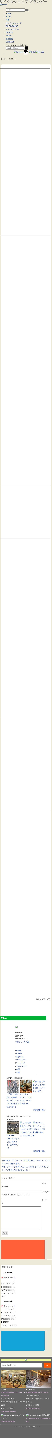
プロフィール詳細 (22, 1042)
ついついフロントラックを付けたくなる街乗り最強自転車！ (39, 1129)
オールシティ (21, 1060)
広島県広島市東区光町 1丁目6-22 (37, 1392)
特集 (7, 20)
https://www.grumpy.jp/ (8, 1411)
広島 (18, 1072)
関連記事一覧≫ (40, 1110)
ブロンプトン (21, 1066)
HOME (8, 14)
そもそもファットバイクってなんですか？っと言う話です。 (26, 1099)
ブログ (11, 59)
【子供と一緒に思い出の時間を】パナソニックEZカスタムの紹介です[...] (13, 1100)
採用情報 (9, 39)
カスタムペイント (13, 29)
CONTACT (10, 42)
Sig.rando (20, 1057)
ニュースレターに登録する (16, 45)
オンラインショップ (13, 23)
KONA (18, 1050)
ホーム (3, 59)
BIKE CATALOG (12, 26)
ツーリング (20, 1063)
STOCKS (9, 32)
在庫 (18, 1069)
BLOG (8, 17)
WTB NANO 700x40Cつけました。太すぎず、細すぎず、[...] (13, 1141)
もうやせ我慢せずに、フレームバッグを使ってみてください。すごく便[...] (26, 1129)
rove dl (19, 1053)
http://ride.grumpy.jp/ (8, 1421)
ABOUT (9, 36)
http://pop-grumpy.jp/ (33, 1408)
